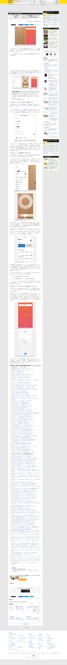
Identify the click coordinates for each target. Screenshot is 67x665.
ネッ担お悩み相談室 (12, 643)
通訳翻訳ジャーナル (41, 638)
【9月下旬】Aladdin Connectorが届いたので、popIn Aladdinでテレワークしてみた (23, 463)
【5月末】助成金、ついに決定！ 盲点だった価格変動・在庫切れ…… (21, 377)
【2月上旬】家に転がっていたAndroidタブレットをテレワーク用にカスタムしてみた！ (24, 495)
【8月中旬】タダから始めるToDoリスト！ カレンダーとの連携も (21, 456)
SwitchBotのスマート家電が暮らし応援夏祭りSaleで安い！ (53, 81)
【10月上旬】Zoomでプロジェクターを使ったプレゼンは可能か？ (21, 396)
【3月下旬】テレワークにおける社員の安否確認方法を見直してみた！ (21, 430)
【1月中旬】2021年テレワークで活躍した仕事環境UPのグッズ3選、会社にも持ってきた (24, 491)
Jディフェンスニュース (42, 637)
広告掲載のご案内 (24, 653)
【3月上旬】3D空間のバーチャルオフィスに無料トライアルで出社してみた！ (23, 426)
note (32, 596)
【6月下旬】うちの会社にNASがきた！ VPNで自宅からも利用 (20, 382)
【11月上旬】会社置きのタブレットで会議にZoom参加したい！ (20, 403)
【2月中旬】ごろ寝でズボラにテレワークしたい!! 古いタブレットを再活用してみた (23, 497)
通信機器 (10, 4)
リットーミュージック (33, 635)
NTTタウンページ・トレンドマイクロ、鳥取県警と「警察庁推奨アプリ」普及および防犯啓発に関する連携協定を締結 (53, 99)
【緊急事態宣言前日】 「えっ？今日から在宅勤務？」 (19, 367)
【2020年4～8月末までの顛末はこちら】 (18, 99)
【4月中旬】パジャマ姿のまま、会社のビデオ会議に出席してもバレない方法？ (23, 509)
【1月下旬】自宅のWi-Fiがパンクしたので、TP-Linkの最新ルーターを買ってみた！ (23, 494)
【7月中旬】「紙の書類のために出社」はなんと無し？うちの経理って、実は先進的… (24, 385)
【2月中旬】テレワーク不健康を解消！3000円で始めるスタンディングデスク (23, 422)
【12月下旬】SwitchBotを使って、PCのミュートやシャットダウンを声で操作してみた (24, 562)
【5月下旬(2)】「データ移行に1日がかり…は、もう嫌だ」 (20, 375)
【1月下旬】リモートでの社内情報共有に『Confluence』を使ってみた (21, 416)
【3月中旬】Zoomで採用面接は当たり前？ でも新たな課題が (20, 427)
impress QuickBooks (51, 638)
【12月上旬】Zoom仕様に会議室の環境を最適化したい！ (19, 407)
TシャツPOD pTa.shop (51, 644)
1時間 (45, 13)
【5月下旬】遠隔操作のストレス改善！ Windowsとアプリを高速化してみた (22, 440)
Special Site (48, 28)
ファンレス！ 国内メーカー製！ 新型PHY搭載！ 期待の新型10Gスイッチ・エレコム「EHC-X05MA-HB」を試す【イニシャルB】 (51, 16)
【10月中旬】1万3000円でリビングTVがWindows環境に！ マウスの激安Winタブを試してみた (25, 544)
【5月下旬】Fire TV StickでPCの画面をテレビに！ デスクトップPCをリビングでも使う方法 (25, 516)
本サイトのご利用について (12, 653)
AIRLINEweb (40, 635)
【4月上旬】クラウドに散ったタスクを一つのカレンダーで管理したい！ (22, 432)
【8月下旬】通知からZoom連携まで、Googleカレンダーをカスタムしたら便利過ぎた (24, 457)
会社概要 (42, 653)
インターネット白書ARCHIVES (13, 649)
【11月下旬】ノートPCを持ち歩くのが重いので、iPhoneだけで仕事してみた (22, 481)
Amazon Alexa (22, 110)
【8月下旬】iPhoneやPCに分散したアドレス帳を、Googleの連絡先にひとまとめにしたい (24, 459)
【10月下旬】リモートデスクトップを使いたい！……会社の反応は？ (21, 400)
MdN (38, 643)
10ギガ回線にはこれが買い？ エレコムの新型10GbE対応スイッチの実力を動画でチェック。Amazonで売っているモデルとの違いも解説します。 (53, 120)
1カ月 (57, 13)
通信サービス (14, 4)
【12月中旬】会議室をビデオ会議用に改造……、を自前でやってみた (21, 409)
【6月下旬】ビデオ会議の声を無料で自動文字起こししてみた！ (20, 447)
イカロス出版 (39, 634)
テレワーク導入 (14, 569)
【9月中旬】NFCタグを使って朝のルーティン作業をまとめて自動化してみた (22, 462)
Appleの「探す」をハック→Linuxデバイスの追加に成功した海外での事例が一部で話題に (50, 65)
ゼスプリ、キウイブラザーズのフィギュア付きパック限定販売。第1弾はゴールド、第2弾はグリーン (51, 151)
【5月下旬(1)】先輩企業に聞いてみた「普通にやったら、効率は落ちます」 (22, 374)
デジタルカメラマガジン (12, 646)
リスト (17, 596)
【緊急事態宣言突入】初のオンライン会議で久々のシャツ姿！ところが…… (22, 368)
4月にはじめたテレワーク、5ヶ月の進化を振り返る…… (19, 391)
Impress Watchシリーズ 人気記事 (51, 140)
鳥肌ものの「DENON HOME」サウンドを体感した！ (52, 39)
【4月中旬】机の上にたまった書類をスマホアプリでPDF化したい (21, 508)
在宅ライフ (30, 570)
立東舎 (30, 640)
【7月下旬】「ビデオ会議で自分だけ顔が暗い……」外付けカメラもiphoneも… (23, 386)
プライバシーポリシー (37, 653)
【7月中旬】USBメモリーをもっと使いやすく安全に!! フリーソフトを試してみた (23, 452)
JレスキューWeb (41, 640)
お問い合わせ (18, 653)
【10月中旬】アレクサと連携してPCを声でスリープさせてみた (20, 467)
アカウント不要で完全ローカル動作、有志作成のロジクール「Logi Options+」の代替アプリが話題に (50, 124)
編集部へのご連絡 (30, 653)
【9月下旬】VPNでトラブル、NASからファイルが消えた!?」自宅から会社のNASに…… (24, 395)
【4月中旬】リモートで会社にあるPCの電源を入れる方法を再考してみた (22, 433)
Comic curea (50, 637)
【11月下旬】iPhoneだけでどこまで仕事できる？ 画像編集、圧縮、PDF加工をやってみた (24, 483)
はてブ (27, 596)
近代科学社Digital (32, 647)
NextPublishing (20, 647)
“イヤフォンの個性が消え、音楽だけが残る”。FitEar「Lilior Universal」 (53, 31)
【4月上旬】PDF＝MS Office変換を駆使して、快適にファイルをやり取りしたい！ (23, 506)
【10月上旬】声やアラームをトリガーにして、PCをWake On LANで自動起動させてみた (24, 466)
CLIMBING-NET (32, 644)
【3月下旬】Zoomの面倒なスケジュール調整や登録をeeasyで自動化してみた (23, 429)
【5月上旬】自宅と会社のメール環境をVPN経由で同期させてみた (21, 437)
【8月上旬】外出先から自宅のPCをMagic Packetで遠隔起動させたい (21, 529)
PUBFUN (48, 640)
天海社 (49, 635)
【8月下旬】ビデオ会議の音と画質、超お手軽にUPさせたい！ (20, 392)
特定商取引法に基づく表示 (55, 653)
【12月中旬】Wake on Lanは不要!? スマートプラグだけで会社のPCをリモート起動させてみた (25, 558)
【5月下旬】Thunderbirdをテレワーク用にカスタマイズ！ (19, 442)
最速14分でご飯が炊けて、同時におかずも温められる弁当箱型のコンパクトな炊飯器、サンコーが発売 (51, 23)
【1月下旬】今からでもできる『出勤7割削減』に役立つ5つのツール (21, 417)
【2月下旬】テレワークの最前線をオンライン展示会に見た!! (20, 423)
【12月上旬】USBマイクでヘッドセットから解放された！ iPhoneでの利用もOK (23, 484)
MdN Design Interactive (42, 646)
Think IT (10, 635)
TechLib (40, 649)
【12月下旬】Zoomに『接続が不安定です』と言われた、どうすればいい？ (22, 410)
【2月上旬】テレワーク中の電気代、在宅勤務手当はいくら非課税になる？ (22, 419)
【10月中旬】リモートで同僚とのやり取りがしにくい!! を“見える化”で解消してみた (24, 469)
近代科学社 (30, 646)
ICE (47, 634)
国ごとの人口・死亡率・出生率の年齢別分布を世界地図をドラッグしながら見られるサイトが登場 (50, 71)
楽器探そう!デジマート (33, 637)
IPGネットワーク (49, 643)
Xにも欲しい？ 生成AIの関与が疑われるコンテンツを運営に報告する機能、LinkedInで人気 (50, 129)
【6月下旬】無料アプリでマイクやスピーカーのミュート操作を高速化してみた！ (23, 523)
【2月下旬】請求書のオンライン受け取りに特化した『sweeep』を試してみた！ (23, 498)
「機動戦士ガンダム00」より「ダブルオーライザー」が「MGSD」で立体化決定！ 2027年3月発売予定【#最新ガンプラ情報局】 (51, 149)
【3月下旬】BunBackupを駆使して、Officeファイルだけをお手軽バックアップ (23, 505)
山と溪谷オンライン (32, 643)
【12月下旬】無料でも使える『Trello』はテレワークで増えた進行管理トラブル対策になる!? (25, 412)
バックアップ (25, 4)
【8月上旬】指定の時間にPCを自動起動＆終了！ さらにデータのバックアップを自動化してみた (25, 530)
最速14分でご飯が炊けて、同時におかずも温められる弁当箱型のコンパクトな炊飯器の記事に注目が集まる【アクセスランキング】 (51, 18)
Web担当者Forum (11, 637)
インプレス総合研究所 (12, 638)
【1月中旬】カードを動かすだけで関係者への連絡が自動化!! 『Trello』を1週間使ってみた (25, 413)
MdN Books (40, 644)
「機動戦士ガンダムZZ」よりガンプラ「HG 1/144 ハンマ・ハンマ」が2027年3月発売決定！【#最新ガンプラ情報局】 (51, 153)
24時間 (49, 13)
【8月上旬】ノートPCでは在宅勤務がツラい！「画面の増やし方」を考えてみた (23, 388)
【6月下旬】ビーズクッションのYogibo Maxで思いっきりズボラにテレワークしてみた (24, 446)
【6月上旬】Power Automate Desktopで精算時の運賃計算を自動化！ (21, 443)
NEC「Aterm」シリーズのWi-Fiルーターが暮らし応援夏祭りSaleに (53, 75)
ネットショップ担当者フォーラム (22, 637)
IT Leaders (10, 640)
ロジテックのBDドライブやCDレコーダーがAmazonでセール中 (53, 133)
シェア (22, 596)
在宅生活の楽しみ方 (21, 569)
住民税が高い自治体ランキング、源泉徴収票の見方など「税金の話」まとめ (53, 167)
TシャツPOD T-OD (32, 638)
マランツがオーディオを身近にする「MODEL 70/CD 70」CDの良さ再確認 (53, 42)
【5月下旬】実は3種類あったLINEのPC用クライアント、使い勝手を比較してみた (23, 517)
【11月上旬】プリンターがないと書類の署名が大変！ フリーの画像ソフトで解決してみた (24, 475)
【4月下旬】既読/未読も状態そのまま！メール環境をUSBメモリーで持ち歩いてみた (24, 436)
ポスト (14, 596)
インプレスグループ (47, 653)
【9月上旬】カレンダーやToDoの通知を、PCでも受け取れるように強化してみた (23, 460)
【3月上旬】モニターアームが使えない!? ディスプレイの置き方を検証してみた (23, 501)
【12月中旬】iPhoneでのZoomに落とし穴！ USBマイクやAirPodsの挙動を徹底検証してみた (25, 488)
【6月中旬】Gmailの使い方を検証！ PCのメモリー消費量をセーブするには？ (23, 520)
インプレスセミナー (21, 640)
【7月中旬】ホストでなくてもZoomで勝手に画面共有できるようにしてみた (22, 450)
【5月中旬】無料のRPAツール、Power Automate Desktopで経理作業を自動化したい (24, 439)
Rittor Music (30, 634)
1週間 (53, 13)
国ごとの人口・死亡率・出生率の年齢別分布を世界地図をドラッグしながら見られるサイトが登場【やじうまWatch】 (51, 25)
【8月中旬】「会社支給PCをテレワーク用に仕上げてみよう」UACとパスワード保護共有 (24, 389)
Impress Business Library (21, 638)
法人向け (37, 4)
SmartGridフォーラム (21, 635)
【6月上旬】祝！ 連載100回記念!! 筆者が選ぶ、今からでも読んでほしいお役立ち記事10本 (25, 519)
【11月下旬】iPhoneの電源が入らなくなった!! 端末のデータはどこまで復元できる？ (24, 552)
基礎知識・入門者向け (31, 4)
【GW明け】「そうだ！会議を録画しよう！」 (18, 371)
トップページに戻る (25, 627)
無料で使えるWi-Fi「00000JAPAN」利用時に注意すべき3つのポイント (53, 160)
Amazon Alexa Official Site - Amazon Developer (18, 601)
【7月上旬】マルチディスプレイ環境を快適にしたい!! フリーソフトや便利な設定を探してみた (25, 526)
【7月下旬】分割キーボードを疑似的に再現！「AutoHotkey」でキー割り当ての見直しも (24, 527)
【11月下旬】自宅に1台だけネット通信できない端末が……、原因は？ (21, 406)
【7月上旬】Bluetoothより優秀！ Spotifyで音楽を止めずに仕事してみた (22, 449)
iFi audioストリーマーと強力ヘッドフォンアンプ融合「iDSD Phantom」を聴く (53, 46)
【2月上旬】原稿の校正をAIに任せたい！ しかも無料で (19, 420)
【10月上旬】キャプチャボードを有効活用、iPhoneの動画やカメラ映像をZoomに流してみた (25, 543)
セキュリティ (20, 4)
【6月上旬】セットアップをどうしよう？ (17, 378)
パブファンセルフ (50, 641)
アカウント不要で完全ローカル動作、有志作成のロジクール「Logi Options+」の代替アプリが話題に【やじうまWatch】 (51, 20)
